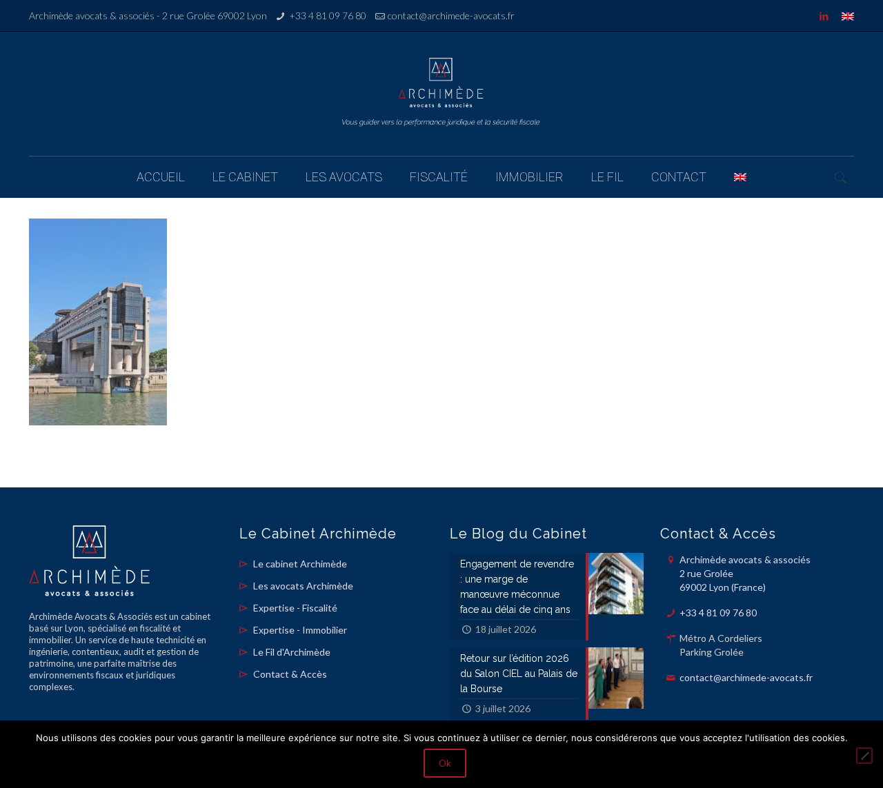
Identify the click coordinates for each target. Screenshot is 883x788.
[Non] (864, 755)
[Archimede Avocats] (441, 94)
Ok (445, 763)
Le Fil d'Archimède (291, 652)
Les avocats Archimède (303, 586)
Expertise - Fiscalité (295, 608)
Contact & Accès (290, 674)
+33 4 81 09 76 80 (327, 15)
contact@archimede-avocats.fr (451, 15)
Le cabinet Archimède (300, 563)
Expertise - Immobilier (300, 630)
